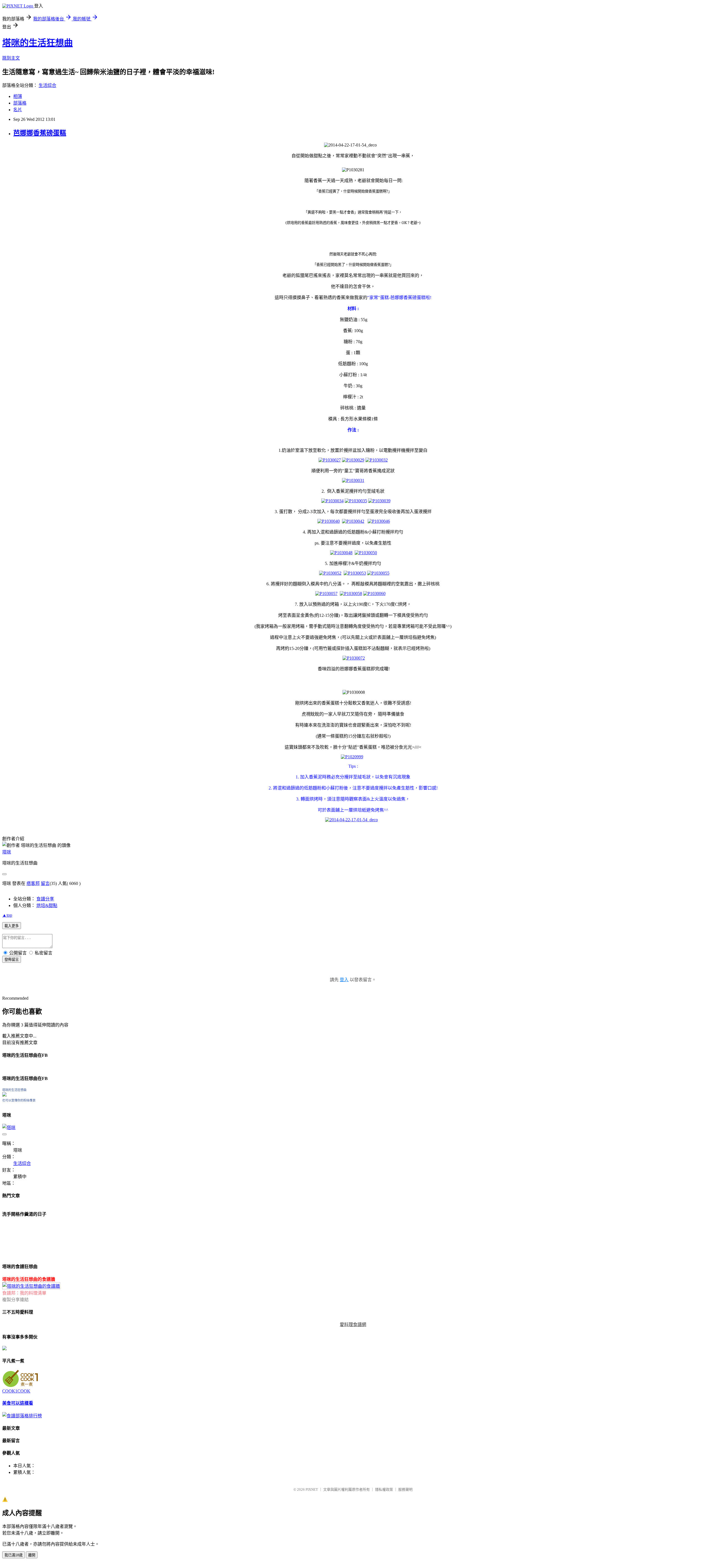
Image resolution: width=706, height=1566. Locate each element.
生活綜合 (47, 85)
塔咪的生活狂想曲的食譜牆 (28, 1279)
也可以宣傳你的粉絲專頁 (19, 1100)
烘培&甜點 (46, 905)
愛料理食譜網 (353, 1324)
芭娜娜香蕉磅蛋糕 (39, 133)
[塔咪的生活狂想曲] (4, 1095)
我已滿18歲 (13, 1555)
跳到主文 (11, 58)
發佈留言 (11, 959)
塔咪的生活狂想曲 (37, 43)
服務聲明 (405, 1489)
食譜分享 (45, 899)
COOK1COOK (16, 1391)
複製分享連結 (15, 1299)
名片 (17, 109)
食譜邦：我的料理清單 (24, 1293)
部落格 (19, 103)
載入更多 (11, 926)
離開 (31, 1555)
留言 (45, 883)
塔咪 (6, 852)
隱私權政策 (384, 1489)
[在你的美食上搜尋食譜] (22, 1415)
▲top (7, 915)
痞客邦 (33, 883)
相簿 (17, 96)
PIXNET (312, 1489)
